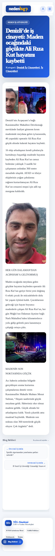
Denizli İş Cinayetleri (28, 67)
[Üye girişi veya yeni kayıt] (43, 9)
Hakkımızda (10, 537)
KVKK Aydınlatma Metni (14, 530)
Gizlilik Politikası (32, 530)
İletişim (20, 537)
